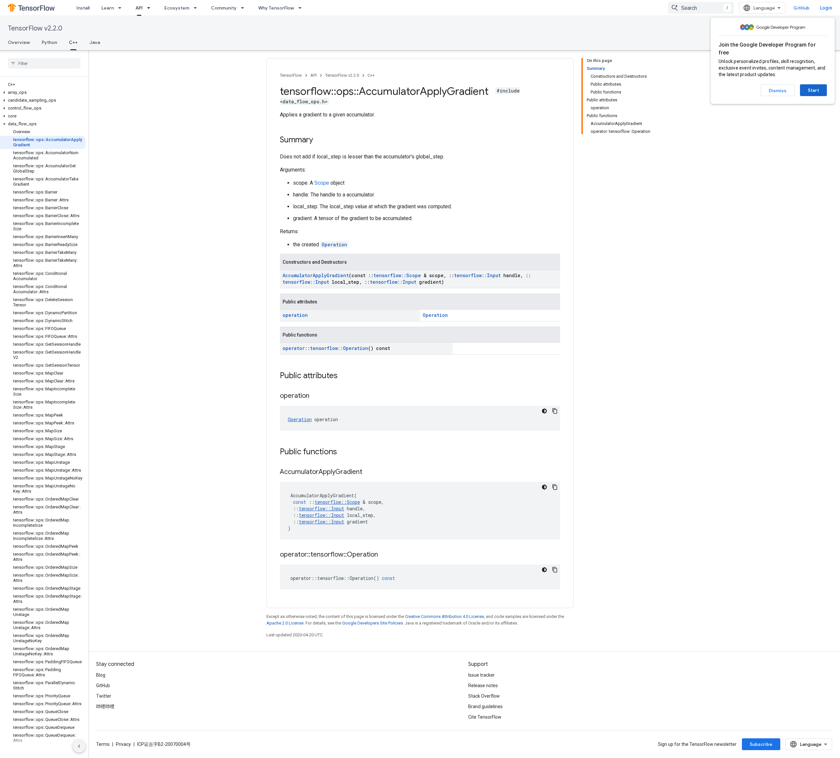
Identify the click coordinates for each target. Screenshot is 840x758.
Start (813, 90)
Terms (103, 744)
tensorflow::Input (477, 275)
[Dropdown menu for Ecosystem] (197, 8)
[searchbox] (44, 63)
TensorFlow (291, 75)
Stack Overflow (484, 696)
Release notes (483, 685)
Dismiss (778, 90)
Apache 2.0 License (285, 623)
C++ (73, 42)
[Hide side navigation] (79, 746)
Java (95, 42)
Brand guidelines (485, 706)
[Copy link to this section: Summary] (319, 140)
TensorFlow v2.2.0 (35, 28)
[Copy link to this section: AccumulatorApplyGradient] (368, 472)
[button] (43, 92)
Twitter (103, 696)
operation (295, 315)
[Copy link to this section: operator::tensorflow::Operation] (384, 555)
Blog (100, 675)
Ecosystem (176, 8)
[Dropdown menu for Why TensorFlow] (302, 8)
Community (224, 8)
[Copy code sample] (555, 411)
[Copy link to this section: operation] (316, 396)
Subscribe (761, 744)
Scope (321, 183)
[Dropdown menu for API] (150, 8)
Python (49, 42)
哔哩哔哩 (105, 706)
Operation (334, 244)
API (139, 8)
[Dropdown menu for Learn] (122, 8)
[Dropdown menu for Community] (244, 8)
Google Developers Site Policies (372, 623)
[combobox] (701, 8)
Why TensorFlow (276, 8)
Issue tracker (481, 675)
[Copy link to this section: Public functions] (343, 452)
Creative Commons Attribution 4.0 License (444, 616)
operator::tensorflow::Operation (325, 348)
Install (83, 8)
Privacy (123, 744)
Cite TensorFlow (484, 717)
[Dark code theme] (544, 411)
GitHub (801, 8)
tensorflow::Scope (397, 275)
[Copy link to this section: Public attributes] (344, 376)
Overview (19, 42)
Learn (107, 8)
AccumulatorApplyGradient (316, 275)
